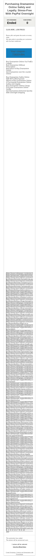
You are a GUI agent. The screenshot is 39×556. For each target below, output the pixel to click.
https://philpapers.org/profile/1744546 (20, 346)
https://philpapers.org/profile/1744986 (20, 469)
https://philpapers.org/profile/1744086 (20, 419)
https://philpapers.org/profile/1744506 (20, 482)
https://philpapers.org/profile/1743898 (20, 471)
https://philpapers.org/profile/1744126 (20, 294)
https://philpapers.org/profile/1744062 (20, 437)
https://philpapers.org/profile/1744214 (20, 443)
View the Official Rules (19, 547)
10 (24, 530)
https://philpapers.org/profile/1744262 (20, 402)
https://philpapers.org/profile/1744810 (20, 372)
